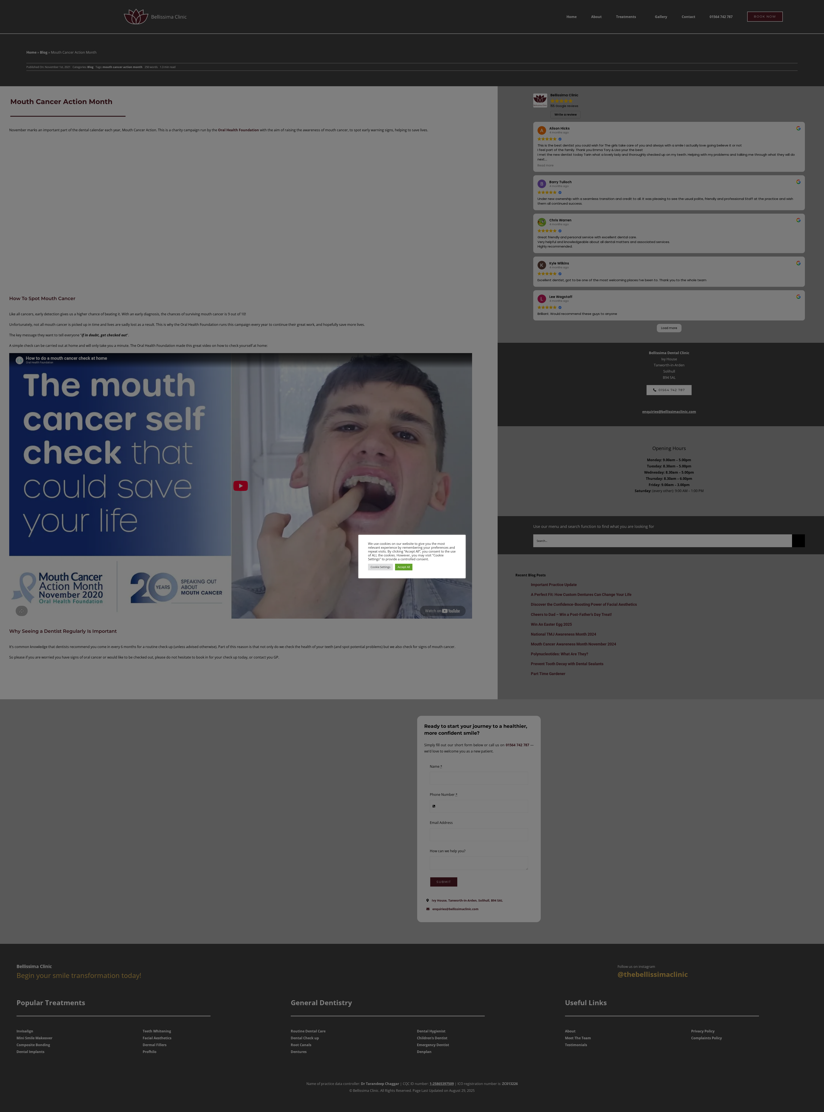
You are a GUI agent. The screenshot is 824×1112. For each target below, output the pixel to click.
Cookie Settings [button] (380, 567)
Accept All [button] (404, 567)
